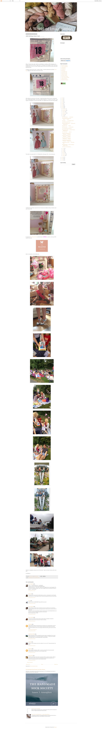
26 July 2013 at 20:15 (31, 645)
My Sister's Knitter (64, 75)
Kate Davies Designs (64, 76)
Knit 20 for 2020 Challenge (35, 708)
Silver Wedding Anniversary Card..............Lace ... (66, 119)
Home (42, 664)
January (63, 155)
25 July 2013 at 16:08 (31, 603)
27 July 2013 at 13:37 (31, 652)
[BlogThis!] (41, 576)
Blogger (55, 727)
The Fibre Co (63, 69)
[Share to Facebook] (43, 576)
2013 (62, 107)
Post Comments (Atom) (33, 666)
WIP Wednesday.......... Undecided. (67, 117)
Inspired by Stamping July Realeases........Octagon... (66, 138)
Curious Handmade (64, 66)
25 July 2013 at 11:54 (31, 597)
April (63, 151)
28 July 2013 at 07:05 (31, 660)
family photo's (38, 577)
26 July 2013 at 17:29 (31, 630)
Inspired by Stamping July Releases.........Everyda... (66, 136)
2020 (62, 98)
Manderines (63, 70)
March (63, 152)
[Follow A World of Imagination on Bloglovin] (65, 61)
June (63, 148)
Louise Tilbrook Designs (65, 77)
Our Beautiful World (34, 236)
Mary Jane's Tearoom (64, 79)
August (63, 114)
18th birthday (30, 577)
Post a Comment (30, 662)
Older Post (56, 664)
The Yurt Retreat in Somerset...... (67, 128)
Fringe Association (64, 73)
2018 (62, 100)
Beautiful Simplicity (64, 65)
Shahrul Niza (30, 655)
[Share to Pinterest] (45, 576)
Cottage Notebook (64, 78)
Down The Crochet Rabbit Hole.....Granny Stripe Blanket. (40, 714)
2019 (62, 99)
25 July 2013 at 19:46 (31, 614)
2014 (62, 106)
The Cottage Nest (64, 71)
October (63, 111)
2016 (62, 103)
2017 (62, 102)
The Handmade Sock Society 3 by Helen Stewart (35, 669)
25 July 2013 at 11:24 (31, 590)
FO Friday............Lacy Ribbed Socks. (68, 120)
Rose (29, 600)
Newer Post (28, 664)
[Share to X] (42, 576)
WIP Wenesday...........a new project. (67, 127)
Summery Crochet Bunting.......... (67, 146)
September (64, 113)
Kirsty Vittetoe (30, 606)
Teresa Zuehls (30, 617)
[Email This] (40, 576)
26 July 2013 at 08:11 (31, 621)
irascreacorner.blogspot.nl (32, 629)
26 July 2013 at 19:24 (31, 638)
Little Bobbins (63, 67)
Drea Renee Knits (64, 72)
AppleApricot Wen (31, 634)
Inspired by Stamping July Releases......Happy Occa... (67, 140)
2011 (62, 158)
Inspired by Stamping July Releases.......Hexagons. (66, 134)
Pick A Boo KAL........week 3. (66, 125)
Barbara (29, 593)
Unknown (30, 624)
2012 (62, 157)
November (64, 110)
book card (33, 577)
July (63, 115)
